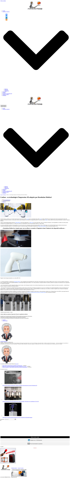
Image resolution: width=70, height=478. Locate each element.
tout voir (16, 363)
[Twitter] (6, 16)
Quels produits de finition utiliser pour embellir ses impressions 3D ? (12, 365)
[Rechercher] (15, 419)
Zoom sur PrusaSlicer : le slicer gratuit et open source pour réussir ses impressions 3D (14, 367)
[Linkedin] (6, 18)
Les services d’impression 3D (7, 93)
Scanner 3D (4, 91)
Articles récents (4, 320)
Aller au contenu (3, 0)
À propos (3, 319)
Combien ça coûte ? (5, 94)
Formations (4, 95)
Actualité (3, 92)
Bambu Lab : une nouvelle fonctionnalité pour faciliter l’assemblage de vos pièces (14, 366)
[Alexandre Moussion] (6, 340)
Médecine (4, 194)
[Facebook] (6, 14)
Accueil (3, 10)
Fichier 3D (6, 89)
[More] (6, 20)
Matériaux (6, 186)
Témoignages (7, 90)
